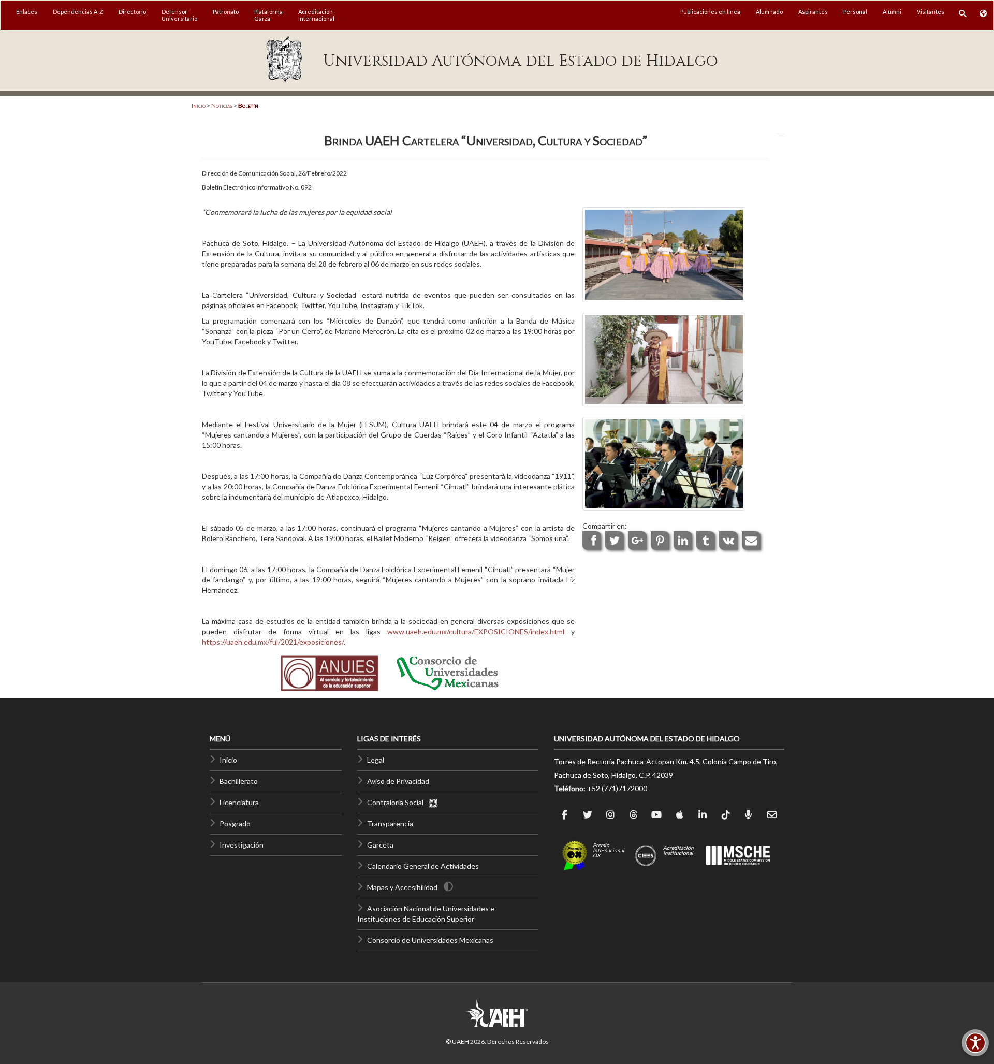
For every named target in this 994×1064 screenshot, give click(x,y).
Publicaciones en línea (710, 11)
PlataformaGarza (268, 15)
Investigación (242, 844)
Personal (855, 11)
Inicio (199, 105)
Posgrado (235, 823)
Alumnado (769, 11)
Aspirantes (813, 11)
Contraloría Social (397, 802)
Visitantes (930, 11)
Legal (375, 759)
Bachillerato (239, 781)
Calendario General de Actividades (423, 866)
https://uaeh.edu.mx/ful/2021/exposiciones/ (273, 641)
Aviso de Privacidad (398, 781)
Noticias (221, 105)
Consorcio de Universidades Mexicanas (430, 940)
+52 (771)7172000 (617, 788)
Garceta (380, 844)
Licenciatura (239, 802)
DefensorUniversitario (179, 15)
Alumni (892, 11)
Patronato (226, 11)
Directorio (132, 11)
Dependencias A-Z (78, 11)
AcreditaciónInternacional (316, 15)
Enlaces (26, 11)
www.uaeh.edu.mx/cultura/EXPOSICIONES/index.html (475, 631)
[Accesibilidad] (975, 1042)
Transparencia (390, 823)
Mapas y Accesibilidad (402, 887)
